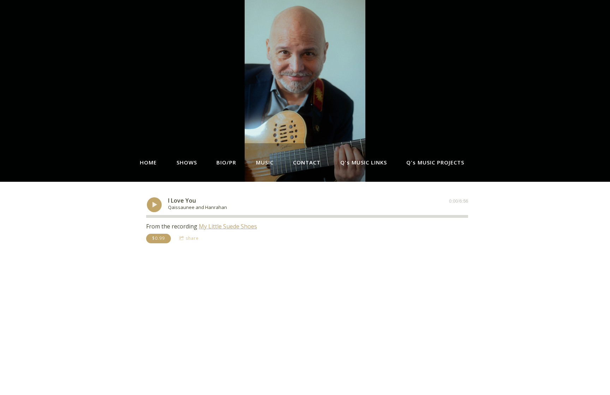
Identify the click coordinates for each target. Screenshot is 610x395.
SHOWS (187, 162)
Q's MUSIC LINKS (363, 162)
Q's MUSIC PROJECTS (435, 162)
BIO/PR (226, 162)
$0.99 (158, 238)
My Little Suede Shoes (228, 226)
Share (192, 238)
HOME (148, 162)
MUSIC (265, 162)
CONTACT (307, 162)
